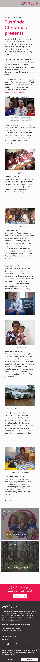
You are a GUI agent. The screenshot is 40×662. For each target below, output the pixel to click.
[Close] (37, 650)
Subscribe (5, 639)
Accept (29, 659)
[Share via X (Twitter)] (10, 500)
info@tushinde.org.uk (9, 636)
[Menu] (3, 3)
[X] (11, 644)
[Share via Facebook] (6, 500)
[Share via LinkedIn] (15, 500)
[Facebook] (3, 644)
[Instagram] (7, 644)
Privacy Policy (11, 654)
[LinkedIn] (16, 644)
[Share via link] (19, 500)
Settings (10, 659)
